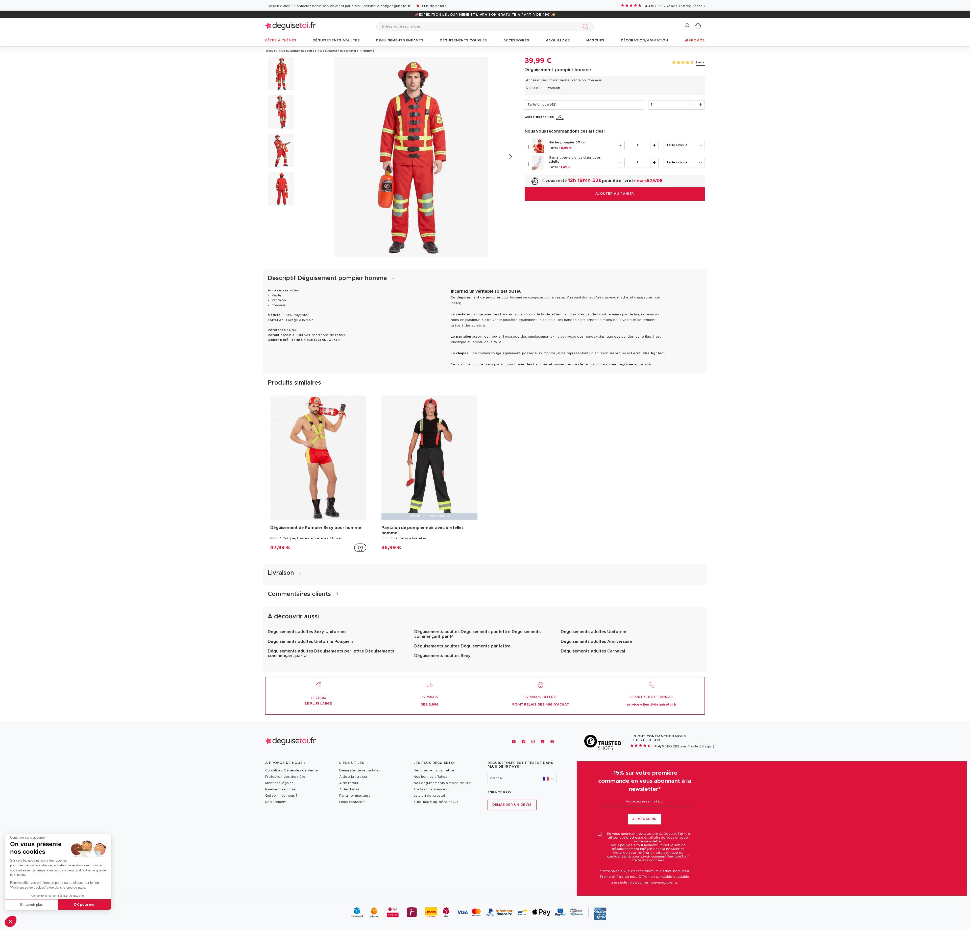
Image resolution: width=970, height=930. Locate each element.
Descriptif (534, 88)
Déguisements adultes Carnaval (593, 651)
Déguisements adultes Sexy (442, 656)
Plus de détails (434, 6)
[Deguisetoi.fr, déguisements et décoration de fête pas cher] (290, 26)
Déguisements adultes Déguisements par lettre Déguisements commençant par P (477, 634)
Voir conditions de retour (325, 335)
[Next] (510, 157)
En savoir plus (31, 904)
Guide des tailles (539, 117)
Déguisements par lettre (339, 50)
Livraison (553, 88)
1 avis (700, 62)
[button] (11, 921)
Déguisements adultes (299, 50)
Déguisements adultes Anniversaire (597, 642)
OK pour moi (84, 904)
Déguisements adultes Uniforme (593, 632)
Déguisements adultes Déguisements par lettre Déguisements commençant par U (331, 653)
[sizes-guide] (560, 117)
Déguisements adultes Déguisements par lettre (462, 646)
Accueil (271, 50)
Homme (368, 50)
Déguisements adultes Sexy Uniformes (307, 632)
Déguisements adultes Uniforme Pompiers (310, 642)
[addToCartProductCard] (360, 547)
